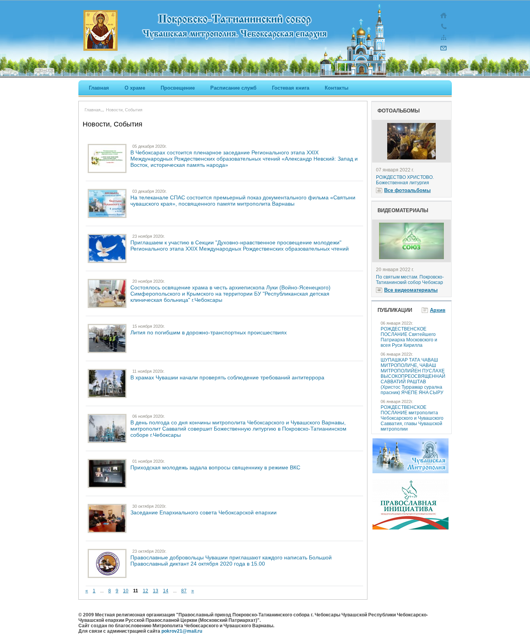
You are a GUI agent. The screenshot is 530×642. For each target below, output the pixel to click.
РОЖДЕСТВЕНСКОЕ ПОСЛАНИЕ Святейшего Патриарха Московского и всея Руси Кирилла (409, 337)
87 (184, 591)
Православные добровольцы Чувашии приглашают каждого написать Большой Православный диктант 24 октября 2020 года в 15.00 (231, 560)
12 (145, 591)
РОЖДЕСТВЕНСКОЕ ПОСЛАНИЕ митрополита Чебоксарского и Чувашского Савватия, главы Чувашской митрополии (412, 418)
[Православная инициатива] (410, 528)
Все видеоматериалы (411, 290)
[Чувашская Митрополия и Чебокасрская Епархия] (410, 471)
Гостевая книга (290, 88)
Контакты (336, 88)
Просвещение (178, 88)
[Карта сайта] (443, 41)
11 (135, 591)
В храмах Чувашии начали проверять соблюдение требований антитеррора (227, 377)
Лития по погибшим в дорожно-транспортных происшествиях (208, 332)
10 (125, 591)
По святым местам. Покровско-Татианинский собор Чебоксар (410, 279)
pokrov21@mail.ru (181, 631)
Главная (99, 88)
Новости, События (124, 109)
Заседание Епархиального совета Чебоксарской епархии (203, 512)
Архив (437, 310)
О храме (135, 88)
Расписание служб (233, 88)
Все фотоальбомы (407, 190)
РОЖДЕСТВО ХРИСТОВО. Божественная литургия (405, 180)
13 (155, 591)
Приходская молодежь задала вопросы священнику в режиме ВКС (215, 467)
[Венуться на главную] (443, 19)
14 (165, 591)
